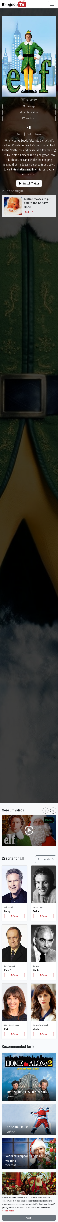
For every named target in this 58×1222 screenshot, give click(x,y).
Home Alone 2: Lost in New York (26, 1092)
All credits (44, 859)
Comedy (20, 134)
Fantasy (38, 134)
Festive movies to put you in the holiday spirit (37, 202)
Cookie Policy (7, 1210)
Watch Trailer (30, 183)
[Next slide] (53, 811)
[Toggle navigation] (52, 4)
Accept (29, 1217)
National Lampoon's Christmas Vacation (24, 1158)
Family (29, 134)
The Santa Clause (17, 1127)
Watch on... (31, 118)
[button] (29, 830)
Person (15, 916)
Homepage (30, 106)
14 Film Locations (30, 112)
